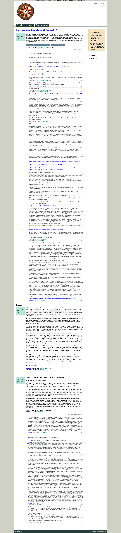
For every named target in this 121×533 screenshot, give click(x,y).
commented (31, 73)
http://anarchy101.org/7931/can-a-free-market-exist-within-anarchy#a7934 (64, 94)
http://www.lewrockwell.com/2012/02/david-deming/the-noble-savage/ (47, 206)
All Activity (20, 25)
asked (28, 47)
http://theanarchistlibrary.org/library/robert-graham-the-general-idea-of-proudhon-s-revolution (54, 298)
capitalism (47, 44)
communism (54, 44)
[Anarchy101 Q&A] (25, 20)
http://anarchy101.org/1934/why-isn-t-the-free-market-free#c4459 (45, 164)
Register (102, 3)
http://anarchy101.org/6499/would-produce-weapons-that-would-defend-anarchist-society (52, 167)
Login (96, 3)
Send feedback (18, 531)
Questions (29, 25)
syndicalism (62, 44)
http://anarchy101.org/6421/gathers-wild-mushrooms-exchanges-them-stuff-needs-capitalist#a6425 (54, 161)
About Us (44, 25)
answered (28, 368)
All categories (92, 58)
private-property (40, 44)
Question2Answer (102, 531)
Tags (37, 25)
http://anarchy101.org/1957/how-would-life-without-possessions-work (46, 169)
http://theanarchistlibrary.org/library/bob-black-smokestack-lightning (46, 229)
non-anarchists (30, 44)
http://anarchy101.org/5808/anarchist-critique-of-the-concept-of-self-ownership (49, 66)
